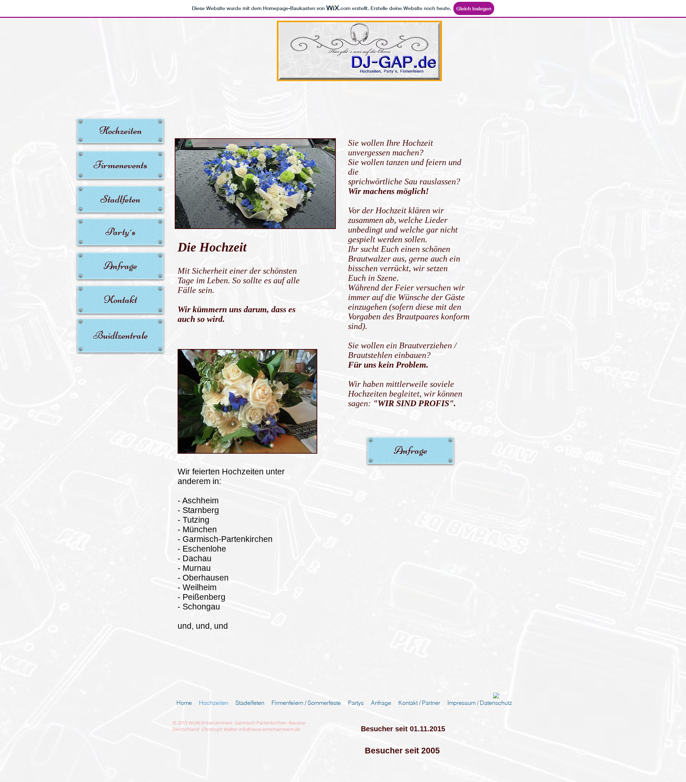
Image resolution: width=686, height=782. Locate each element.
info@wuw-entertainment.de (269, 729)
